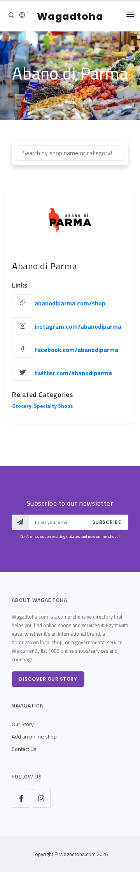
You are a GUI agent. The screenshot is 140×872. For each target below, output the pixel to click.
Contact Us (24, 749)
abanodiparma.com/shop (70, 303)
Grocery (22, 407)
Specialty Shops (53, 407)
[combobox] (70, 153)
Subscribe (106, 522)
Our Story (23, 724)
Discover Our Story (48, 679)
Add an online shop (34, 737)
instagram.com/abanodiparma (78, 326)
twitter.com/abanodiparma (73, 372)
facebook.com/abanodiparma (76, 349)
